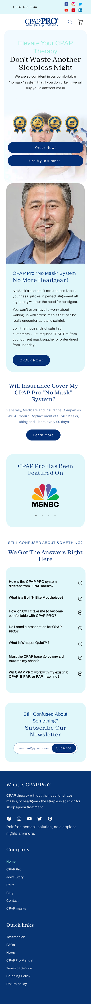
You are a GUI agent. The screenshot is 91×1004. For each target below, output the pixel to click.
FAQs (10, 945)
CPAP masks (16, 908)
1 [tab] (36, 515)
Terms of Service (19, 968)
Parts (10, 885)
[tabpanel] (45, 496)
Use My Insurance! (45, 160)
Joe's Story (15, 877)
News (10, 952)
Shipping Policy (18, 976)
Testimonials (16, 937)
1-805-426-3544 (25, 7)
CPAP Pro (13, 869)
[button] (9, 22)
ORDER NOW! (31, 360)
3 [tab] (49, 515)
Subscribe (63, 748)
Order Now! (45, 147)
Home (11, 861)
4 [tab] (55, 515)
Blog (10, 893)
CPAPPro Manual (19, 960)
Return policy (16, 984)
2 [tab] (42, 515)
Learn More (43, 434)
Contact (12, 900)
